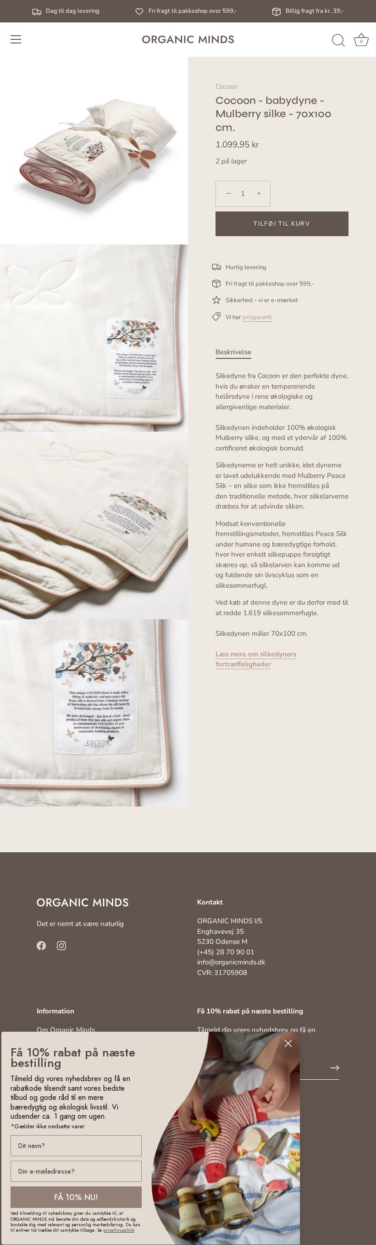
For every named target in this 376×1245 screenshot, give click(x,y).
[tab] (238, 352)
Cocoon (227, 86)
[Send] (334, 1067)
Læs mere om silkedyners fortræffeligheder (256, 659)
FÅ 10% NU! (76, 1197)
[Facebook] (41, 945)
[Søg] (338, 41)
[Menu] (16, 39)
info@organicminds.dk (231, 962)
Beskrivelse (233, 352)
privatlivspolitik (118, 1230)
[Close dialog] (288, 1043)
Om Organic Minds (66, 1029)
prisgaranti (257, 317)
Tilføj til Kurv (282, 224)
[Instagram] (61, 945)
